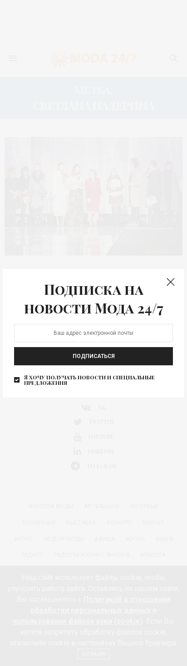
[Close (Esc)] (171, 282)
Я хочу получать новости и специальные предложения (89, 379)
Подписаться (94, 356)
